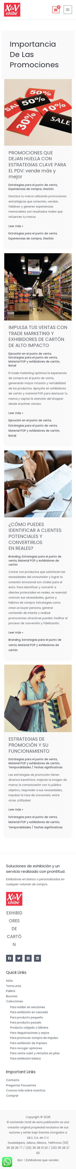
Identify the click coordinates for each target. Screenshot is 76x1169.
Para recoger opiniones (26, 1048)
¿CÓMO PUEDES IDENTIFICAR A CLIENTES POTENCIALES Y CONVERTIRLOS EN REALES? (35, 536)
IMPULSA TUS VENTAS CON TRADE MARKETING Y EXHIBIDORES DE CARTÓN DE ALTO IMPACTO (38, 336)
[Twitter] (18, 958)
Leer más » (16, 226)
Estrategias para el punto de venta (33, 185)
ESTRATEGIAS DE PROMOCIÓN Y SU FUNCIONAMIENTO (29, 745)
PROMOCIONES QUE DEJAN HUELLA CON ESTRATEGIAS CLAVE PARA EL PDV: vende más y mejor (37, 165)
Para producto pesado (25, 1023)
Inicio (9, 981)
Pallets (10, 991)
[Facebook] (9, 958)
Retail (12, 366)
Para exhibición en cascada (29, 1012)
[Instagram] (28, 958)
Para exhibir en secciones (27, 1007)
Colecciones (14, 1001)
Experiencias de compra (25, 189)
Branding (14, 557)
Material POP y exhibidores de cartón (34, 362)
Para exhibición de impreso (28, 1043)
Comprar (12, 1096)
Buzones (11, 996)
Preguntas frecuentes (21, 1085)
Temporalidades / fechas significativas (35, 767)
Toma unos (13, 986)
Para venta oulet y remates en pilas (35, 1053)
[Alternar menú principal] (68, 9)
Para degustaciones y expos (29, 1033)
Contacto (12, 1080)
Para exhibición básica (25, 1058)
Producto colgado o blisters (29, 1028)
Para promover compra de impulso (34, 1038)
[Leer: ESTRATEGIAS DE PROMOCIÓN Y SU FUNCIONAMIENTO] (38, 698)
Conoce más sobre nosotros (25, 1090)
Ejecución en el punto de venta (30, 354)
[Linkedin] (37, 958)
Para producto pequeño (26, 1017)
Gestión (48, 189)
